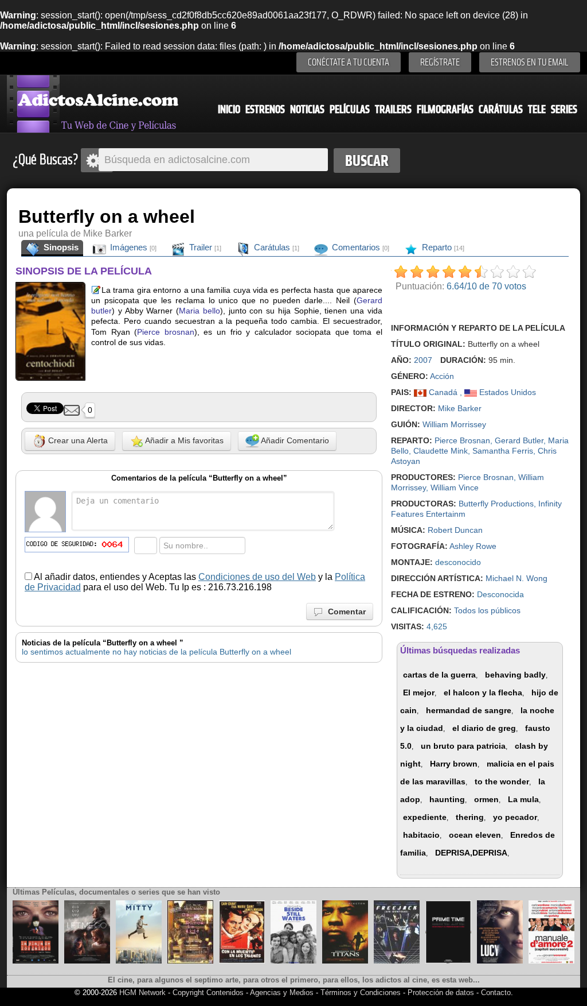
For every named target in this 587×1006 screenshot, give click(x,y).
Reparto (442, 247)
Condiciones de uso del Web (257, 577)
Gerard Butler (519, 440)
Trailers (393, 109)
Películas (350, 109)
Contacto (496, 992)
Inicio (229, 109)
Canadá (443, 392)
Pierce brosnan (165, 331)
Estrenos (265, 109)
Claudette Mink (440, 450)
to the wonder (502, 781)
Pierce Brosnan (462, 440)
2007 (423, 360)
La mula (523, 799)
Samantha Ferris (502, 450)
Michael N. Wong (516, 578)
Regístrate (440, 62)
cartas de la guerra (439, 674)
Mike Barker (460, 408)
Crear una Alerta (77, 440)
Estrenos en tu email (530, 62)
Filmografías (445, 109)
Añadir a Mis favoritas (183, 440)
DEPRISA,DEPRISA (471, 852)
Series (564, 109)
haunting (447, 799)
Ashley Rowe (472, 546)
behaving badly (515, 674)
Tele (537, 109)
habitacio (421, 834)
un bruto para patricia (463, 745)
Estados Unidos (506, 392)
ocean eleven (475, 834)
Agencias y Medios (282, 992)
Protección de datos (441, 992)
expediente (425, 817)
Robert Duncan (455, 530)
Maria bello (199, 310)
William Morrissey (454, 424)
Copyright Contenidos (208, 992)
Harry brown (454, 763)
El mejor (419, 692)
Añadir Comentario (294, 440)
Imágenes (132, 247)
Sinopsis (60, 247)
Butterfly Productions (496, 503)
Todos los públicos (487, 610)
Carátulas (501, 109)
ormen (486, 799)
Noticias (307, 109)
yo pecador (515, 817)
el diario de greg (484, 728)
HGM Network (142, 992)
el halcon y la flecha (483, 692)
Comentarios (359, 247)
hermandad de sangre (468, 710)
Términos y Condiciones (361, 992)
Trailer (204, 247)
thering (470, 817)
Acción (442, 376)
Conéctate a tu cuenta (348, 62)
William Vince (455, 487)
